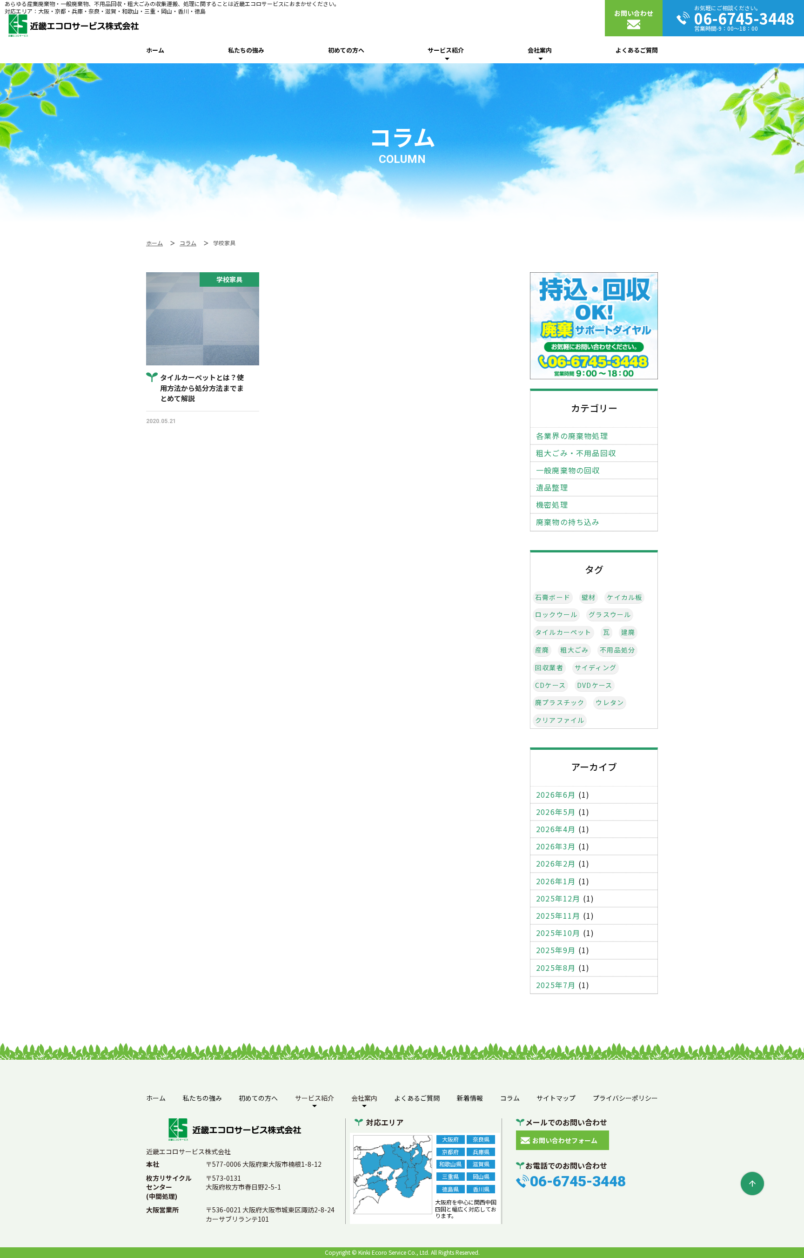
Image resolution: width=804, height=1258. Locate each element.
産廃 (542, 650)
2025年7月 (556, 985)
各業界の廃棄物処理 (572, 435)
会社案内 (540, 50)
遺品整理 (552, 487)
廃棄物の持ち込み (568, 522)
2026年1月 (556, 881)
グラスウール (610, 615)
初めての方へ (346, 50)
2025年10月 (558, 932)
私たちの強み (246, 50)
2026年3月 (556, 846)
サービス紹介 (446, 50)
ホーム (155, 50)
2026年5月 (556, 811)
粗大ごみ (574, 650)
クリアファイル (559, 720)
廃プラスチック (559, 702)
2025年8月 (556, 967)
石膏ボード (552, 597)
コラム (510, 1098)
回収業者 (549, 668)
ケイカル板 (624, 597)
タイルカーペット (563, 632)
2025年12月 (558, 898)
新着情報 (470, 1098)
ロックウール (556, 615)
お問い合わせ (633, 13)
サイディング (595, 668)
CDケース (550, 685)
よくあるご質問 (637, 50)
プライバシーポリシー (625, 1098)
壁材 (589, 597)
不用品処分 (617, 650)
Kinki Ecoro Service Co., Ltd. (393, 1252)
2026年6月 (556, 794)
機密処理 (552, 504)
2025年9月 (556, 950)
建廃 (628, 632)
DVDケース (594, 685)
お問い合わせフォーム (564, 1140)
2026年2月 (556, 863)
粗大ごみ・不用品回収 (576, 453)
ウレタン (610, 702)
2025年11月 (558, 915)
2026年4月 (556, 829)
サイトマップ (556, 1098)
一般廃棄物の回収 (568, 470)
